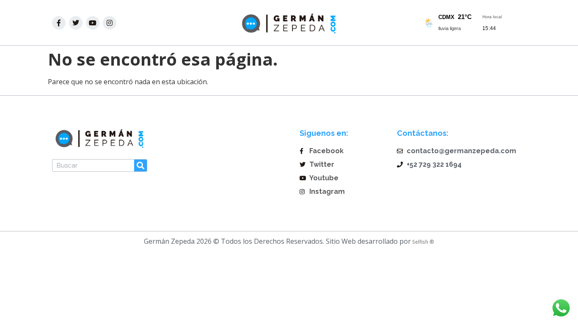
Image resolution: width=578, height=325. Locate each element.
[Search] (140, 165)
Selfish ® (422, 241)
